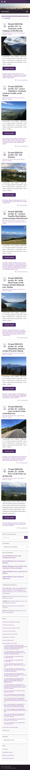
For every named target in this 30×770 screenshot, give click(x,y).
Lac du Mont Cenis (20, 332)
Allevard (6, 200)
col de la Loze (23, 456)
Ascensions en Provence (8, 637)
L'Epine (24, 141)
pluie (7, 76)
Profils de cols (5, 730)
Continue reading (9, 68)
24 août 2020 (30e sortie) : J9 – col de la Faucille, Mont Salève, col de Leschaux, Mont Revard (14, 214)
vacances (16, 397)
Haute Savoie (23, 265)
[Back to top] (26, 766)
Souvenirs (22, 334)
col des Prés (15, 523)
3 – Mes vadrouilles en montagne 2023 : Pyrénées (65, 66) (14, 657)
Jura (3, 266)
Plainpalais (7, 269)
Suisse (16, 269)
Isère (12, 141)
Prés (25, 396)
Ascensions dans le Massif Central (11, 628)
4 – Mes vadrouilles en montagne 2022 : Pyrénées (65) (14, 660)
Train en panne (20, 142)
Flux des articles (7, 752)
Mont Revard (11, 268)
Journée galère (18, 141)
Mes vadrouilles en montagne (9, 643)
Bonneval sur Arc (16, 330)
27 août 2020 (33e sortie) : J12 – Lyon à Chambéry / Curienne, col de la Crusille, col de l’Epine (14, 91)
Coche (9, 456)
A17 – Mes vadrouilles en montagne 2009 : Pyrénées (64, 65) (14, 723)
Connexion (5, 749)
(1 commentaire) (23, 400)
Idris (5, 33)
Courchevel (23, 457)
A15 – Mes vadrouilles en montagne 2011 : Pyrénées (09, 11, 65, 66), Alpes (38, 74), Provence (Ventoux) (14, 715)
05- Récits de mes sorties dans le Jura (15, 222)
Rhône (7, 142)
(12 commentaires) (23, 462)
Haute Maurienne (6, 332)
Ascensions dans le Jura (8, 625)
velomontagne (5, 11)
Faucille (9, 265)
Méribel (20, 459)
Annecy (20, 262)
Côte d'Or (17, 139)
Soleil (14, 142)
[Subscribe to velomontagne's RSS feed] (2, 1)
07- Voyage (9, 34)
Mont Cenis (5, 334)
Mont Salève (18, 268)
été (16, 524)
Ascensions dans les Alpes (9, 631)
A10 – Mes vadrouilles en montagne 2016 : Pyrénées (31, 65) (14, 691)
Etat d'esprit (5, 396)
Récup (10, 201)
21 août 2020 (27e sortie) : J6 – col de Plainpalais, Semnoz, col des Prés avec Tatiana (13, 347)
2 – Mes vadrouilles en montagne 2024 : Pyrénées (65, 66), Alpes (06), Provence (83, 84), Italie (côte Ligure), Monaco (15, 653)
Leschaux (4, 268)
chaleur (15, 138)
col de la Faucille (18, 264)
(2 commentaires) (23, 205)
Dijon (9, 141)
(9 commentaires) (23, 337)
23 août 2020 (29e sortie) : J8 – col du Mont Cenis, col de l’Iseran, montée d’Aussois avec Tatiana (13, 282)
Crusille (22, 139)
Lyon (3, 142)
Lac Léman (23, 266)
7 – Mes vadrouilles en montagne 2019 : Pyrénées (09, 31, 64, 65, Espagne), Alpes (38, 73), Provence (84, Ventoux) (15, 675)
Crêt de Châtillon (12, 395)
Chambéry (20, 138)
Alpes (5, 73)
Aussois (10, 330)
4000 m (10, 262)
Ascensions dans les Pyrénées (10, 634)
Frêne (19, 524)
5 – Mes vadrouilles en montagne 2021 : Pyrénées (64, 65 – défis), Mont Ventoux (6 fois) (14, 665)
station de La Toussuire (19, 76)
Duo (17, 331)
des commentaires (8, 755)
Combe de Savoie (15, 457)
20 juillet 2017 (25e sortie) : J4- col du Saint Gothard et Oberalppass (14, 591)
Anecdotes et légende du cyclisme (11, 622)
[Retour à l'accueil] (15, 6)
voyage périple (10, 77)
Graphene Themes (12, 768)
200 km (6, 262)
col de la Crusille (10, 139)
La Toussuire (14, 75)
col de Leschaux (12, 394)
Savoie (11, 76)
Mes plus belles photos (8, 640)
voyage (4, 77)
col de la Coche (15, 456)
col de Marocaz (16, 73)
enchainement (16, 200)
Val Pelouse (19, 201)
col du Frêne (22, 523)
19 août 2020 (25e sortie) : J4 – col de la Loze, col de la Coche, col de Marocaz (14, 410)
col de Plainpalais (20, 394)
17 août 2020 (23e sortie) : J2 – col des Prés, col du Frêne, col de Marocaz (14, 472)
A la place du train (8, 138)
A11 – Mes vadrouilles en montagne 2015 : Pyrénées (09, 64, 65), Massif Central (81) (14, 695)
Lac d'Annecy (8, 266)
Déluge (9, 75)
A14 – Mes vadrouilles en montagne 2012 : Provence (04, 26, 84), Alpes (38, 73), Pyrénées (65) (15, 710)
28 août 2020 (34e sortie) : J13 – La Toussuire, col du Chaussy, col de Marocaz (12, 27)
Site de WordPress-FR (8, 758)
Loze (11, 459)
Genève (18, 265)
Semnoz (8, 397)
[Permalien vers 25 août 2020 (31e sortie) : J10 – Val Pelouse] (13, 172)
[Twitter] (5, 1)
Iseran (13, 332)
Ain (13, 262)
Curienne (4, 141)
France (13, 265)
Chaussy (10, 73)
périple (4, 76)
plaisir (21, 396)
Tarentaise (15, 460)
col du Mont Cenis (11, 331)
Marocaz (20, 75)
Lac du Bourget (16, 266)
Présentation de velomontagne (10, 727)
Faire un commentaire (22, 80)
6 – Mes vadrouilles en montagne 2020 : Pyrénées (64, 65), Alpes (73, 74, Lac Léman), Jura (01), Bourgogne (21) (15, 670)
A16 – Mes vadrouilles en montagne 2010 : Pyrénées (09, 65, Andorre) (14, 719)
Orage (24, 75)
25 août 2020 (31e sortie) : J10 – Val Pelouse (15, 154)
